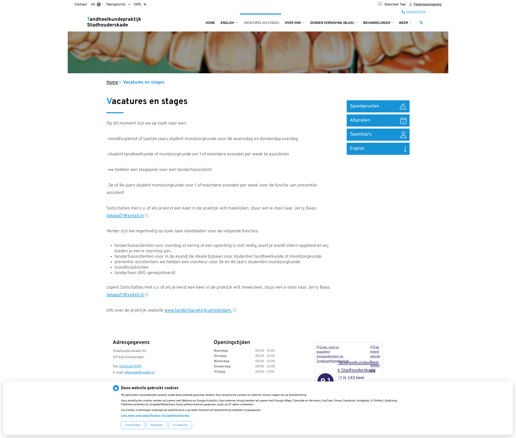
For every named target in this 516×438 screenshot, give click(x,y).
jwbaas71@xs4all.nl (125, 216)
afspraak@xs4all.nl (140, 372)
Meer (403, 23)
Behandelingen (376, 23)
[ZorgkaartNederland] (333, 349)
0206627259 (130, 366)
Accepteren (180, 425)
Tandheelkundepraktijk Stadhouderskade (114, 22)
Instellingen (132, 425)
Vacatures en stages (261, 23)
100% (137, 4)
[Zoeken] (421, 22)
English (227, 23)
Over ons (293, 23)
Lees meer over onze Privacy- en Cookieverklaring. (155, 415)
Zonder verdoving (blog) (332, 23)
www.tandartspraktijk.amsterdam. (198, 310)
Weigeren (157, 425)
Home (210, 23)
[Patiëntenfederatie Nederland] (375, 349)
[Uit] (100, 4)
